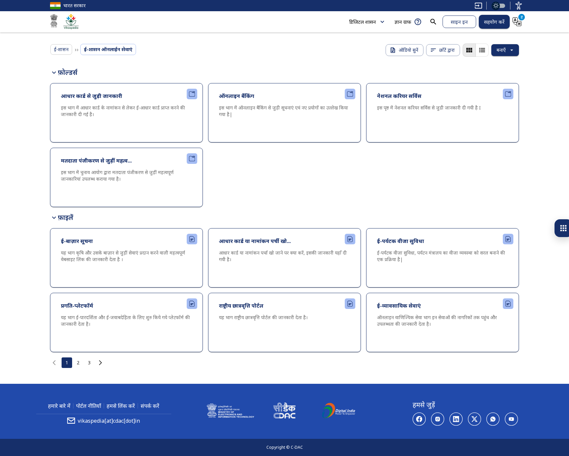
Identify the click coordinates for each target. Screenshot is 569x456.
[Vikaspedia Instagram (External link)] (437, 419)
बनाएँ (501, 50)
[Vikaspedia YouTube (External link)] (511, 419)
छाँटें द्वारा (447, 50)
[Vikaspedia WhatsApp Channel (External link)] (493, 419)
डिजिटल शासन (362, 21)
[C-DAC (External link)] (284, 411)
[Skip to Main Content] (478, 5)
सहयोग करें (494, 21)
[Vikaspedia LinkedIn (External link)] (456, 419)
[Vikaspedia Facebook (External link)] (419, 419)
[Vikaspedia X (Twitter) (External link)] (474, 419)
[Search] (433, 21)
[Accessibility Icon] (518, 5)
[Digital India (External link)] (338, 411)
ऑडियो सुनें (408, 50)
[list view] (482, 50)
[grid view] (469, 50)
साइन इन (459, 21)
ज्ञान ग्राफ (402, 21)
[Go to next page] (100, 362)
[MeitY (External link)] (54, 21)
